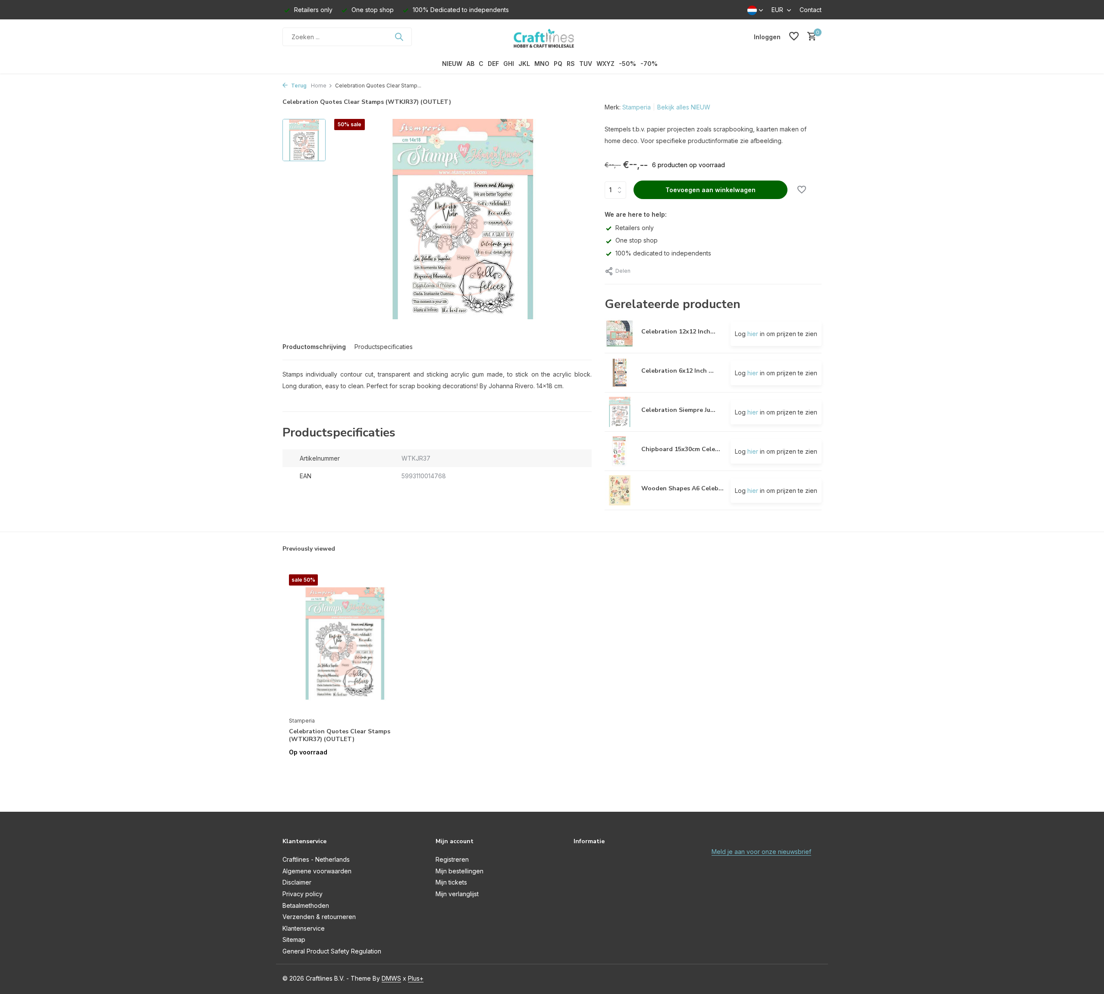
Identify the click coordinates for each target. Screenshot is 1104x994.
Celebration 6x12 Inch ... (677, 371)
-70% (649, 63)
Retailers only (634, 227)
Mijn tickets (451, 882)
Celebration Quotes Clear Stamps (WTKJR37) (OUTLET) (339, 735)
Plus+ (415, 978)
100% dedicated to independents (663, 253)
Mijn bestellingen (459, 871)
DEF (493, 63)
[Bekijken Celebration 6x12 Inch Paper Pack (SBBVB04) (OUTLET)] (620, 373)
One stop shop (636, 240)
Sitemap (293, 939)
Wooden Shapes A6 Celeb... (682, 488)
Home (318, 85)
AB (470, 63)
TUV (585, 63)
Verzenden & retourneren (319, 916)
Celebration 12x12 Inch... (678, 331)
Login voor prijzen (345, 770)
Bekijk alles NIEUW (683, 107)
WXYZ (605, 63)
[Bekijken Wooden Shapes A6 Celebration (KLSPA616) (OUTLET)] (620, 490)
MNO (541, 63)
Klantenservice (303, 928)
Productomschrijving (314, 346)
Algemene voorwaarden (316, 871)
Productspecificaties (383, 346)
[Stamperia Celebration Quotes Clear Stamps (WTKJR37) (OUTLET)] (345, 643)
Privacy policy (302, 893)
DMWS (391, 978)
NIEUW (452, 63)
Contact (811, 9)
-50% (627, 63)
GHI (508, 63)
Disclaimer (296, 882)
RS (571, 63)
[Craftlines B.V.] (551, 36)
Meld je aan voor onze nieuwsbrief (761, 851)
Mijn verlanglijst (457, 893)
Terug (298, 85)
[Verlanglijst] (794, 36)
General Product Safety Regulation (331, 951)
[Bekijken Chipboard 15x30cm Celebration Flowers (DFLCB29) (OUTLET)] (620, 451)
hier (752, 333)
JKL (524, 63)
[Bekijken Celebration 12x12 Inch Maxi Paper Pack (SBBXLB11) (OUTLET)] (620, 333)
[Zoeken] (398, 36)
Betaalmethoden (305, 905)
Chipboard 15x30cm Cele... (680, 449)
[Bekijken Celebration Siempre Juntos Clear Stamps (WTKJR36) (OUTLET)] (620, 412)
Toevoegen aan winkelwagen (710, 189)
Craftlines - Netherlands (316, 859)
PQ (558, 63)
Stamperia (636, 107)
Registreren (452, 859)
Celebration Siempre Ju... (678, 410)
